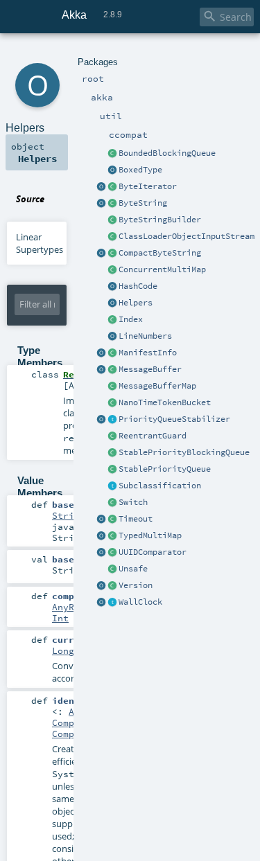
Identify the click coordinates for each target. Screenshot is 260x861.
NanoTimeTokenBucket (165, 402)
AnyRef (68, 606)
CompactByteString (160, 253)
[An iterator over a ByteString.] (112, 187)
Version (136, 585)
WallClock (140, 602)
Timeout (136, 519)
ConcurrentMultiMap (162, 269)
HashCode (138, 286)
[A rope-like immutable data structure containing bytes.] (112, 203)
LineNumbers (145, 336)
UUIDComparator (153, 552)
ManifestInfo (148, 352)
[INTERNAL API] (112, 569)
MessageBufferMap (157, 386)
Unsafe (133, 569)
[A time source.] (112, 602)
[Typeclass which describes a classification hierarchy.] (112, 486)
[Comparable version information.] (112, 586)
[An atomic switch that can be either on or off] (112, 502)
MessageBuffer (150, 369)
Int (60, 617)
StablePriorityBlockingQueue (184, 452)
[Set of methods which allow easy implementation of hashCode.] (112, 286)
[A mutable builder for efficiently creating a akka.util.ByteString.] (112, 220)
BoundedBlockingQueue (167, 153)
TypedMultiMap (150, 535)
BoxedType (140, 170)
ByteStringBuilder (160, 219)
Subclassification (160, 485)
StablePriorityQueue (165, 469)
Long (63, 650)
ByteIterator (148, 186)
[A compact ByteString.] (112, 253)
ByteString (143, 203)
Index (131, 319)
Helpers (136, 303)
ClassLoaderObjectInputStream (186, 236)
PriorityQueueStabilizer (174, 419)
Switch (133, 502)
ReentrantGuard (153, 436)
